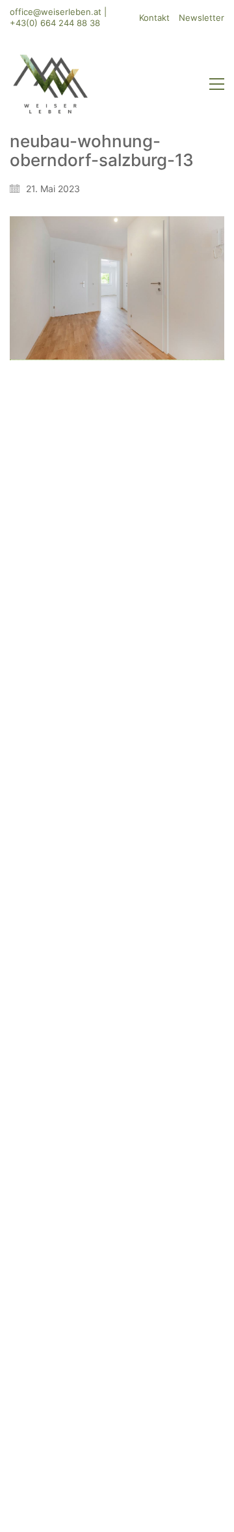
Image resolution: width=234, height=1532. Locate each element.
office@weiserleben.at (55, 12)
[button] (216, 84)
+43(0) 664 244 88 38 (55, 23)
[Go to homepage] (50, 84)
